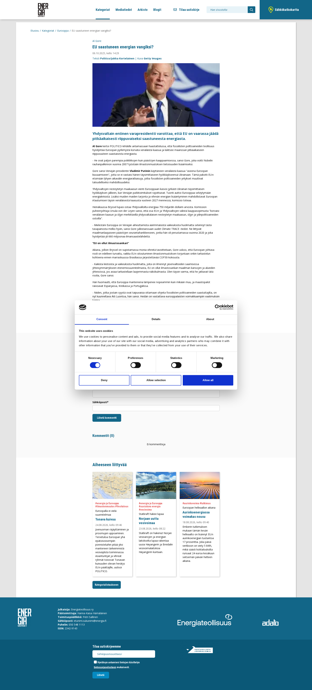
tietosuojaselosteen (105, 667)
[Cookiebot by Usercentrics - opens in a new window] (217, 307)
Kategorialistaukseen (106, 584)
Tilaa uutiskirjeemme (106, 646)
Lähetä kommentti (107, 417)
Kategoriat (103, 10)
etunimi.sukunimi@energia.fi (90, 620)
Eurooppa (63, 30)
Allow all (208, 380)
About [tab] (210, 319)
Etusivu (35, 30)
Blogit (157, 10)
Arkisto (143, 10)
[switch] (136, 365)
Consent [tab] (101, 319)
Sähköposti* (100, 402)
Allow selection (156, 380)
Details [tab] (156, 319)
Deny (104, 380)
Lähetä (100, 675)
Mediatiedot (124, 10)
